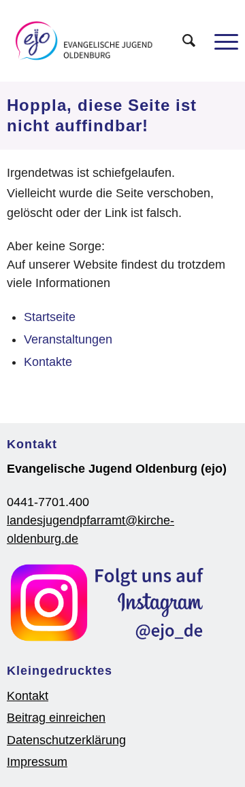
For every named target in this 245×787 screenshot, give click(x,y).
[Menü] (219, 41)
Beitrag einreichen (56, 717)
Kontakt (27, 696)
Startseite (50, 317)
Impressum (37, 762)
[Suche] (182, 41)
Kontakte (48, 362)
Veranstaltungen (68, 339)
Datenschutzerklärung (66, 740)
